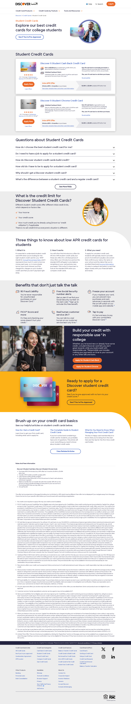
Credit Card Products (24, 11)
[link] (65, 69)
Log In (111, 4)
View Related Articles (65, 451)
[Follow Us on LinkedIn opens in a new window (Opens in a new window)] (112, 656)
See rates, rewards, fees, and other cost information (58, 88)
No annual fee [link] (86, 78)
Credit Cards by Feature (48, 11)
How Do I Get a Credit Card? (28, 430)
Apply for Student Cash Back (87, 360)
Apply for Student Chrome (87, 367)
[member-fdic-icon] (112, 697)
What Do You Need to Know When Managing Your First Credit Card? (100, 431)
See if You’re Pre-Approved (30, 37)
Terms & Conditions (84, 643)
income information (106, 264)
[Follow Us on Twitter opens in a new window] (104, 649)
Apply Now (28, 84)
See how (21, 78)
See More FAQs (65, 187)
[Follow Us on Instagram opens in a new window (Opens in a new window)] (104, 656)
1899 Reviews (32, 77)
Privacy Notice (97, 643)
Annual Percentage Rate (32, 260)
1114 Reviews (32, 114)
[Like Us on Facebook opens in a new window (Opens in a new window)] (112, 649)
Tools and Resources (72, 11)
